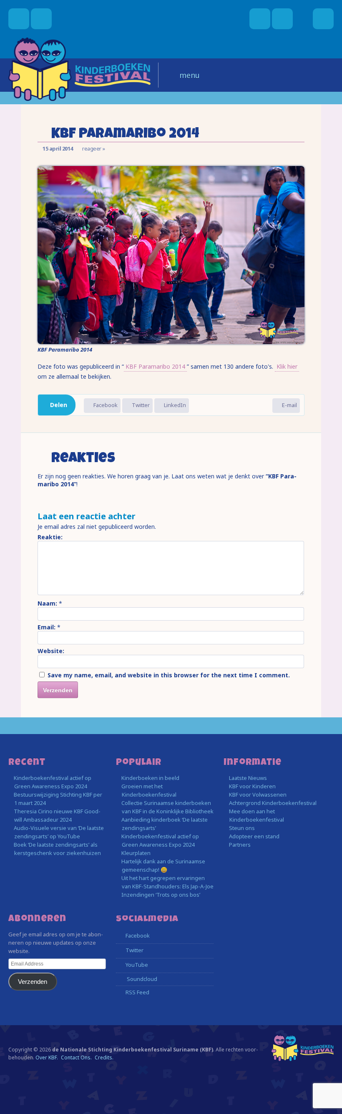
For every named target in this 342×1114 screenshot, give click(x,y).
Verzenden (32, 981)
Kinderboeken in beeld (150, 778)
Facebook (105, 405)
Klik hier (287, 366)
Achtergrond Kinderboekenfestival (273, 803)
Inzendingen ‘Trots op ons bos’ (160, 894)
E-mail (289, 405)
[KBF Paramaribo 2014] (171, 342)
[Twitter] (282, 18)
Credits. (104, 1057)
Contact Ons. (76, 1057)
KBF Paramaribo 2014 (155, 366)
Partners (240, 844)
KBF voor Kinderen (252, 786)
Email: (46, 627)
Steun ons (242, 828)
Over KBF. (46, 1057)
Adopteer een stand (254, 836)
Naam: (47, 603)
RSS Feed (136, 992)
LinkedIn (174, 405)
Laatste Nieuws (248, 778)
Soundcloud (141, 979)
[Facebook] (259, 18)
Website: (51, 651)
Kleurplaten (136, 853)
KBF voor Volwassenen (258, 794)
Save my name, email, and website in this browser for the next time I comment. (169, 675)
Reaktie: (50, 537)
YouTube (136, 964)
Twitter (140, 405)
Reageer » (93, 148)
